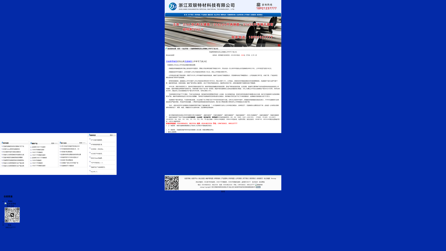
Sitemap (273, 178)
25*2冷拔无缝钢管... (97, 140)
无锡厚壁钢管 (171, 61)
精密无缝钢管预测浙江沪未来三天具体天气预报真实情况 (194, 125)
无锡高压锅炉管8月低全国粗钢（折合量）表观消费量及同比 (195, 130)
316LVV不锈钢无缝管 (38, 155)
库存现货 (231, 178)
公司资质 (239, 178)
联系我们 (253, 178)
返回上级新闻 (172, 132)
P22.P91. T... (94, 172)
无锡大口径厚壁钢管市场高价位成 (13, 154)
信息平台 (195, 178)
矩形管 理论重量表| (67, 160)
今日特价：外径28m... (97, 149)
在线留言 (260, 178)
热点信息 (202, 178)
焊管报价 (217, 178)
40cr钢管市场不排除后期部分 (12, 152)
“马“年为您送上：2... (97, 162)
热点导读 (185, 49)
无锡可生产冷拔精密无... (98, 167)
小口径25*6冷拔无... (97, 153)
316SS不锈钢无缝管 (38, 149)
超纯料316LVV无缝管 (38, 147)
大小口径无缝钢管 (189, 117)
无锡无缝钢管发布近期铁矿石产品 (13, 146)
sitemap (202, 187)
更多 (52, 143)
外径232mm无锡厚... (97, 158)
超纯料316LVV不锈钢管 (39, 158)
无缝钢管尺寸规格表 (67, 166)
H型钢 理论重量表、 (67, 152)
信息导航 (187, 178)
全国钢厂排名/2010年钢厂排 (69, 163)
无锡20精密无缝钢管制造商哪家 (13, 157)
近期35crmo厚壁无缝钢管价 (11, 149)
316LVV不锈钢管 (37, 152)
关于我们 (246, 178)
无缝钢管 (188, 61)
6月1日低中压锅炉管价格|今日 (70, 146)
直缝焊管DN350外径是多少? (70, 157)
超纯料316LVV (246, 182)
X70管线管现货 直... (97, 144)
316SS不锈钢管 (36, 160)
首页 (178, 49)
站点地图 (267, 178)
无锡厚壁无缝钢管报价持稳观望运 (13, 160)
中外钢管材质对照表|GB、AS (70, 149)
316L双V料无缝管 (209, 182)
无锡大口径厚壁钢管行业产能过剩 (13, 163)
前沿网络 (262, 182)
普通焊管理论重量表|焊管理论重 (71, 154)
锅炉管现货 (209, 178)
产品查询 (224, 178)
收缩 (223, 191)
